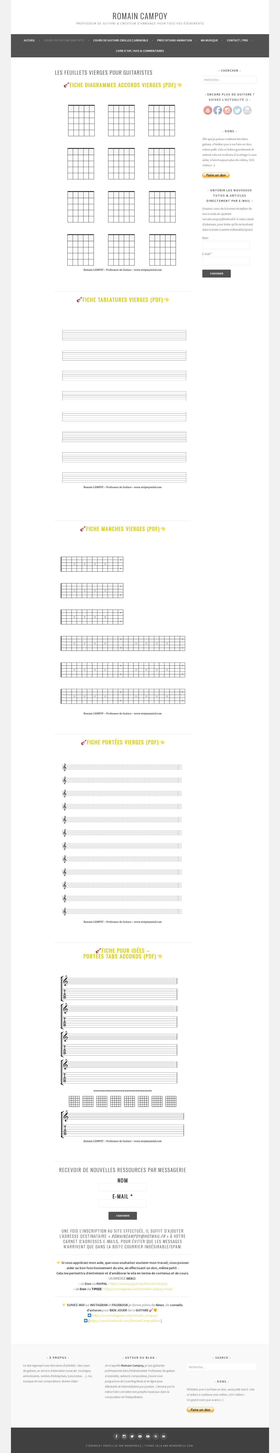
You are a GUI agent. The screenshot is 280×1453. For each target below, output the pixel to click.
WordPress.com (181, 1445)
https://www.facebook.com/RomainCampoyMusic (125, 1320)
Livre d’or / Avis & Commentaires (140, 51)
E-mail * (122, 1196)
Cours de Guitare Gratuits (64, 40)
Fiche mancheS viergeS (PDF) (123, 528)
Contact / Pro (237, 40)
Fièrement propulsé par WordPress (114, 1445)
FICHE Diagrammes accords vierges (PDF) (123, 85)
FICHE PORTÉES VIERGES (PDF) (123, 742)
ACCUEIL (29, 40)
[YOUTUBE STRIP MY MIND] (147, 1436)
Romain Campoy (140, 15)
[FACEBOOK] (116, 1436)
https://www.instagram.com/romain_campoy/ (125, 1315)
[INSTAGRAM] (124, 1436)
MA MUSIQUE (209, 40)
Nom (122, 1180)
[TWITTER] (132, 1436)
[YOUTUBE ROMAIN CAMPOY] (140, 1436)
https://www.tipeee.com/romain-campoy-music (138, 1289)
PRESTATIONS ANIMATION (174, 40)
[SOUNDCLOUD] (155, 1436)
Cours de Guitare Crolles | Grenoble (120, 40)
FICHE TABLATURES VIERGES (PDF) (122, 299)
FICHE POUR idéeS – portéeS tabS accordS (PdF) (119, 953)
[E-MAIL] (163, 1436)
